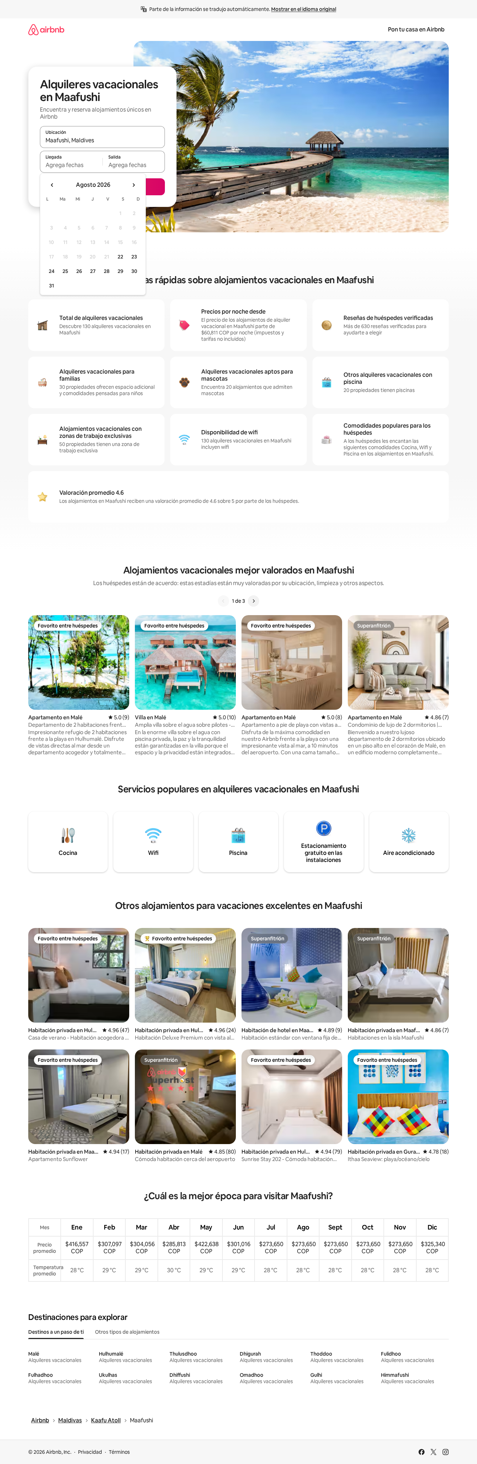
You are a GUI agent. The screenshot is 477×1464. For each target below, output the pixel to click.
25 (65, 271)
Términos (119, 1452)
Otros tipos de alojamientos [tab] (127, 1332)
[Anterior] (223, 601)
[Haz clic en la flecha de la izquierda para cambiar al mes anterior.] (52, 185)
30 (134, 271)
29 (120, 271)
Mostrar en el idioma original (303, 9)
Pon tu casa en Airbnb (416, 29)
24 (51, 271)
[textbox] (71, 165)
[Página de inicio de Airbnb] (46, 29)
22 (120, 257)
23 (134, 257)
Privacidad (90, 1452)
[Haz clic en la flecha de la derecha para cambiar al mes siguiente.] (133, 185)
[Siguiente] (253, 601)
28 (106, 271)
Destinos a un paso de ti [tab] (56, 1332)
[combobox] (102, 140)
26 (79, 271)
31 (51, 285)
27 (93, 271)
